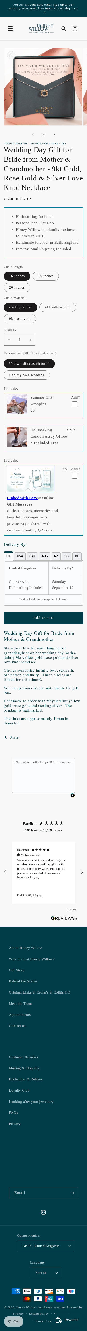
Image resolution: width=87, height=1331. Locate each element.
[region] (43, 872)
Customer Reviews (23, 1057)
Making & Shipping (24, 1068)
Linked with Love (22, 498)
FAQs (13, 1113)
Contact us (17, 1026)
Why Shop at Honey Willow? (31, 959)
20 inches (17, 287)
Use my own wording (27, 375)
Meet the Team (20, 1004)
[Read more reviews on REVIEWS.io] (64, 919)
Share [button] (14, 737)
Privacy (15, 1124)
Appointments (20, 1015)
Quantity (10, 329)
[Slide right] (54, 134)
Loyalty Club (19, 1090)
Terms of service (46, 1321)
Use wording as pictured (29, 363)
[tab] (8, 556)
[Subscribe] (72, 1193)
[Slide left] (33, 134)
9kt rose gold (20, 318)
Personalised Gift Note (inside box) (30, 353)
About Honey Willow (25, 948)
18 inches (46, 276)
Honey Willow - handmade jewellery (41, 1307)
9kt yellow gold (58, 307)
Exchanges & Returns (26, 1079)
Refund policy (39, 1313)
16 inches (17, 276)
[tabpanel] (43, 583)
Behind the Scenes (23, 981)
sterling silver (20, 307)
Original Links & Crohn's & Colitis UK (39, 992)
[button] (10, 28)
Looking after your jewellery (31, 1102)
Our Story (16, 970)
